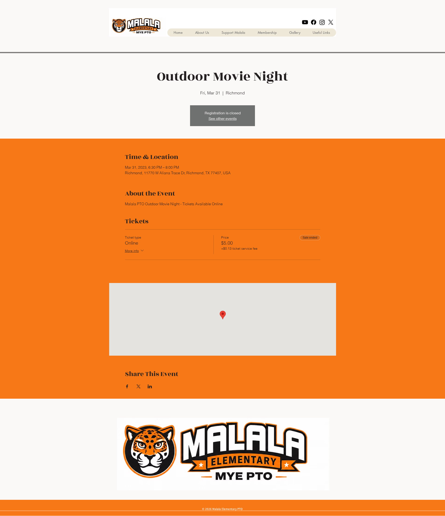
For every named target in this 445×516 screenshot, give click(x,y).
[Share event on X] (138, 386)
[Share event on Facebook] (127, 386)
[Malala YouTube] (305, 22)
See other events (223, 118)
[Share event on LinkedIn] (150, 386)
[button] (294, 32)
